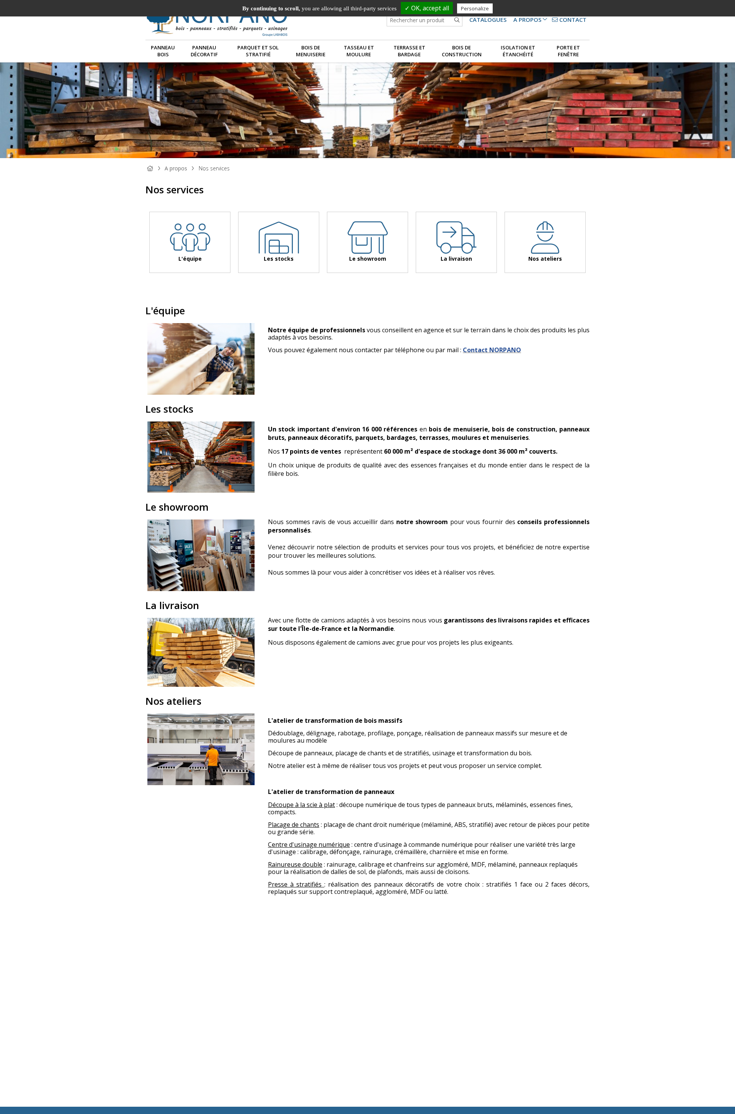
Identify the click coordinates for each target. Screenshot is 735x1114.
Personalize (475, 8)
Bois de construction (462, 51)
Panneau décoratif (204, 51)
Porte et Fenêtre (568, 51)
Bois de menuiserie (310, 51)
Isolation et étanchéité (518, 51)
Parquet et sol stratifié (258, 51)
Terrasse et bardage (409, 51)
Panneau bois (163, 51)
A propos (527, 19)
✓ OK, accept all (427, 8)
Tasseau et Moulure (359, 51)
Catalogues (487, 19)
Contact (572, 19)
